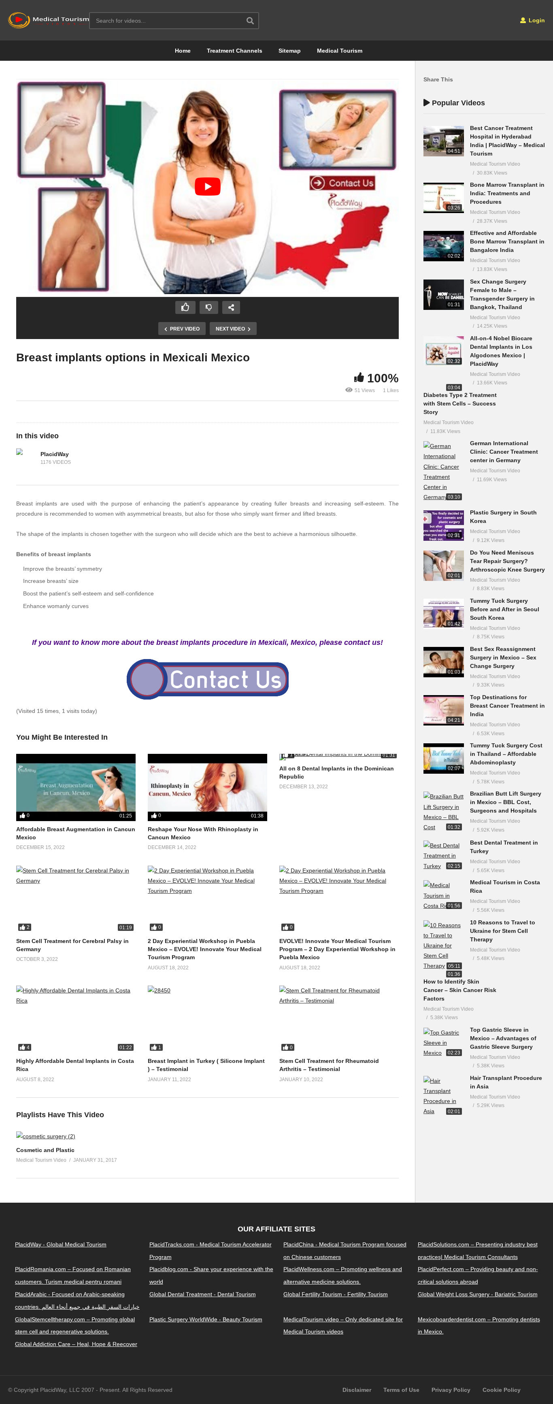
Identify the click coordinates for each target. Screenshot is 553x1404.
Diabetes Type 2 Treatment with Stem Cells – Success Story (460, 403)
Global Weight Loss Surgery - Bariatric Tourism (478, 1294)
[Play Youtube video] (207, 186)
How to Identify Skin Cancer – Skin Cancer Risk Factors (459, 990)
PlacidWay (54, 454)
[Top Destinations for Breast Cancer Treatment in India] (443, 710)
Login (536, 20)
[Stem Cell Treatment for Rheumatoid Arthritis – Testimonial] (339, 1019)
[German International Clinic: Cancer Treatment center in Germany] (443, 471)
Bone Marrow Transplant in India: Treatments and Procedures (507, 193)
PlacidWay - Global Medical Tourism (60, 1244)
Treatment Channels (234, 50)
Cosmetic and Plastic (45, 1150)
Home (183, 50)
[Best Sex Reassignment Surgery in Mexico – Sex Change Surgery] (443, 662)
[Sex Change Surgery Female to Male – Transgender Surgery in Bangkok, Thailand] (443, 295)
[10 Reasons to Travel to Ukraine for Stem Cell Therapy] (443, 945)
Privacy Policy (451, 1390)
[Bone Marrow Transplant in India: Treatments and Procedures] (443, 198)
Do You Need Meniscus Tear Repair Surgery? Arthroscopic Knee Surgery (507, 561)
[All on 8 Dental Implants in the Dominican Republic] (339, 757)
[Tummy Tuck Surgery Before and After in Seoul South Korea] (443, 614)
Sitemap (290, 50)
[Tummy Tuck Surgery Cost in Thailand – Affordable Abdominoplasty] (443, 758)
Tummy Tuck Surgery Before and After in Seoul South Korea (504, 609)
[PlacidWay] (26, 458)
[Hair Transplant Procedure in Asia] (443, 1096)
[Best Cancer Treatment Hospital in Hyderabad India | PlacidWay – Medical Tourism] (443, 141)
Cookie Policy (502, 1390)
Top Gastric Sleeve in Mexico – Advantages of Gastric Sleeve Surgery (503, 1038)
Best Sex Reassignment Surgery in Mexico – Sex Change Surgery (503, 657)
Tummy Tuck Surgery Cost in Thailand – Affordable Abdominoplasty (506, 754)
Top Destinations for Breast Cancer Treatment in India (507, 705)
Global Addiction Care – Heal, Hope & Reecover (76, 1344)
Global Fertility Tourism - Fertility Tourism (335, 1294)
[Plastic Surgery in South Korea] (443, 525)
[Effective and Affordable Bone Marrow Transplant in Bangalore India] (443, 246)
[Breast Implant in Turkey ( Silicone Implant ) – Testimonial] (207, 1019)
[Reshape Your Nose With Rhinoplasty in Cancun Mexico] (207, 787)
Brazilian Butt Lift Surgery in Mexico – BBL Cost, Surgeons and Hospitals (505, 802)
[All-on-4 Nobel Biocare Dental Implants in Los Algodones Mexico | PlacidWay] (443, 351)
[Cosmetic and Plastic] (45, 1136)
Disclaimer (356, 1390)
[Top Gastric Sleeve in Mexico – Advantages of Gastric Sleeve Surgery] (443, 1043)
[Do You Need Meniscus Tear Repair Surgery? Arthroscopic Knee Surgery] (443, 566)
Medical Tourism (339, 50)
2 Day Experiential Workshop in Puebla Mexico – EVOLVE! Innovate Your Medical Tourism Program (205, 949)
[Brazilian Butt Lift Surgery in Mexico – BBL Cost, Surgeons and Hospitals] (443, 812)
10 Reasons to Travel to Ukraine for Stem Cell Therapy (502, 931)
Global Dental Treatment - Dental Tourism (202, 1294)
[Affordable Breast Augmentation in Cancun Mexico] (76, 787)
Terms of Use (401, 1390)
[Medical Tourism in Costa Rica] (443, 895)
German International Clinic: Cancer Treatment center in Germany (504, 451)
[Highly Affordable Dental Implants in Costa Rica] (76, 1019)
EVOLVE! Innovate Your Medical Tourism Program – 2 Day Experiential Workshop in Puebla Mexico (337, 949)
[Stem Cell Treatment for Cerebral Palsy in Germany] (76, 899)
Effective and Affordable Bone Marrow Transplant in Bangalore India (507, 241)
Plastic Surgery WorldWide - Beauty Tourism (205, 1319)
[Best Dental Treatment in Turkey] (443, 856)
